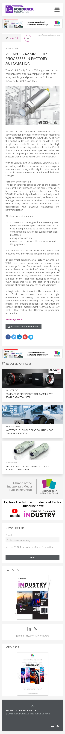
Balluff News (12, 390)
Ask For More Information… (24, 326)
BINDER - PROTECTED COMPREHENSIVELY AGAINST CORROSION (28, 468)
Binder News (11, 462)
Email (9, 535)
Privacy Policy (27, 710)
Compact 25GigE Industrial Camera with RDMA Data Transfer (30, 396)
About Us (11, 710)
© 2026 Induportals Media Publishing (28, 713)
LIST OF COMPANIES (16, 716)
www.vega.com (14, 319)
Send (32, 557)
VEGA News (12, 48)
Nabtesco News (13, 426)
